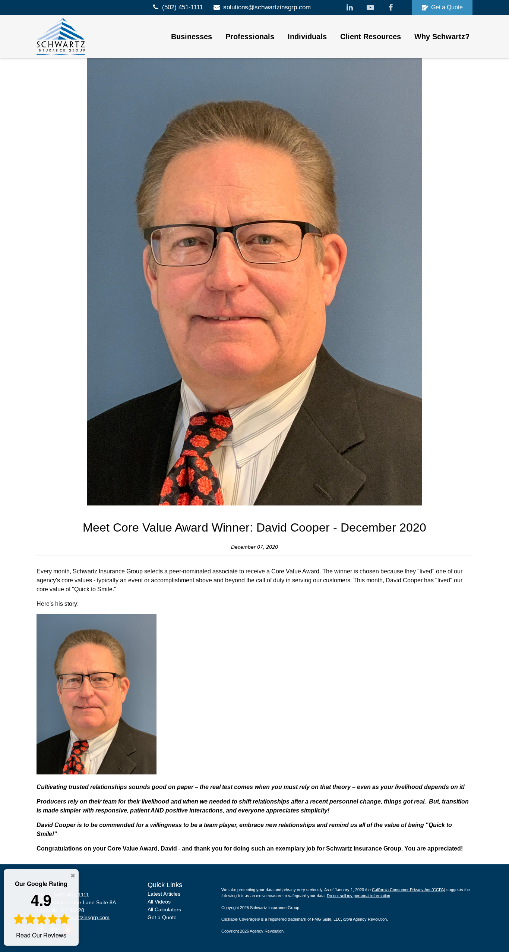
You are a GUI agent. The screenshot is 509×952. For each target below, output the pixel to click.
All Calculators (164, 909)
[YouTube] (370, 7)
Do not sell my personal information (358, 895)
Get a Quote (447, 7)
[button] (191, 36)
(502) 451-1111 (182, 7)
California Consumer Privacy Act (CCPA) (408, 889)
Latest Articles (164, 894)
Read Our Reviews (41, 909)
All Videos (159, 902)
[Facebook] (390, 7)
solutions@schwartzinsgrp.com (267, 7)
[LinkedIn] (349, 7)
